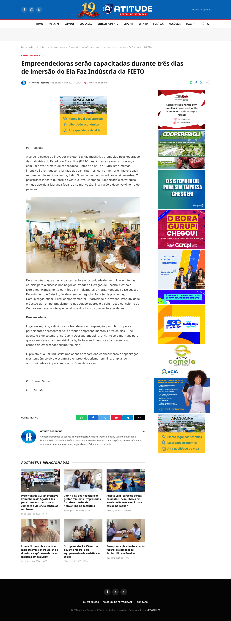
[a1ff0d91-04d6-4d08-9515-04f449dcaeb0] (181, 288)
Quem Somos (91, 602)
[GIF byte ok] (181, 128)
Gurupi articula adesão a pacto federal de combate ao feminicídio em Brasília (126, 550)
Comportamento (32, 55)
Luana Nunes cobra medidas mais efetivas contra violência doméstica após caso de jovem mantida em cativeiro (39, 551)
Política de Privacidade (118, 602)
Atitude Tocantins (40, 82)
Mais (189, 23)
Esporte (129, 23)
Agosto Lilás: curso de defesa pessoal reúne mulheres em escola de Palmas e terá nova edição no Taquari (124, 501)
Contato (142, 602)
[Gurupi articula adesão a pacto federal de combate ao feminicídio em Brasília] (126, 530)
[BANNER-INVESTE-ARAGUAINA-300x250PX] (83, 134)
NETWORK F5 (153, 610)
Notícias (54, 23)
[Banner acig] (182, 412)
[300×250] (181, 343)
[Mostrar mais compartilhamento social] (207, 82)
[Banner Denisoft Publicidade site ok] (181, 208)
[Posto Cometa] (181, 365)
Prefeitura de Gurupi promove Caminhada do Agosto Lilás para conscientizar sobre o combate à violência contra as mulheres (39, 502)
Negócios (175, 23)
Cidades (69, 23)
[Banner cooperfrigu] (181, 168)
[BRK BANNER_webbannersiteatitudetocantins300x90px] (181, 303)
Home (39, 23)
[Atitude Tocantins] (116, 9)
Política (158, 23)
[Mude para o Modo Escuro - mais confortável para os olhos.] (203, 23)
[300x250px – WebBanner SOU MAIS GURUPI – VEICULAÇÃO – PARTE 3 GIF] (181, 248)
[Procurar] (208, 23)
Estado (143, 23)
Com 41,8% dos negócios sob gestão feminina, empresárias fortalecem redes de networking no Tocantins (82, 501)
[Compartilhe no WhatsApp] (191, 82)
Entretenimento (108, 23)
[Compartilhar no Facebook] (196, 82)
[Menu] (23, 23)
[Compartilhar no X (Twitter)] (201, 82)
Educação (86, 23)
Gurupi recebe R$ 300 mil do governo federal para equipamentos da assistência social (82, 551)
